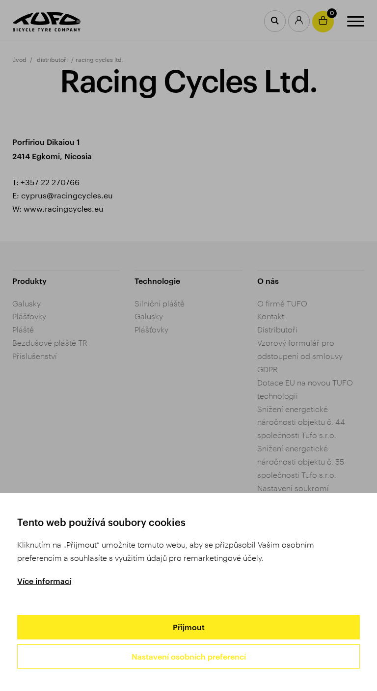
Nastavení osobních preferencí (189, 656)
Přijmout (189, 627)
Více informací (44, 580)
